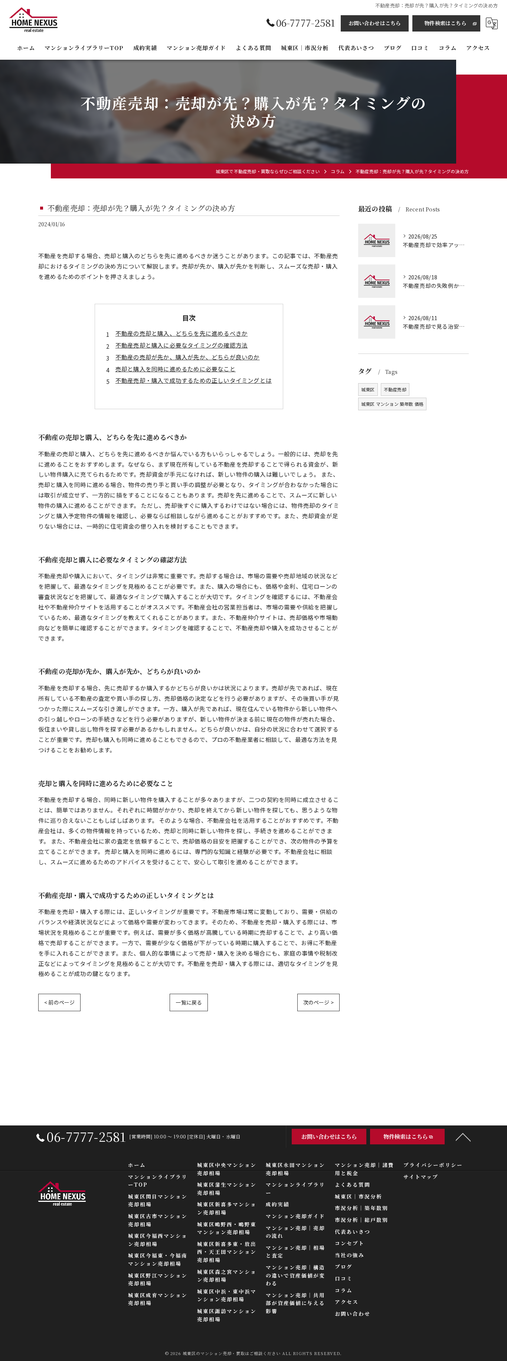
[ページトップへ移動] (463, 1136)
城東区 (368, 389)
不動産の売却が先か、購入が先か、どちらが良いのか (187, 357)
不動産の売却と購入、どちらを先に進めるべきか (181, 333)
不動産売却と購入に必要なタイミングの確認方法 (181, 345)
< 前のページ (59, 1002)
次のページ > (318, 1002)
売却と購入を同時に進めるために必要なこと (175, 369)
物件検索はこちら (445, 23)
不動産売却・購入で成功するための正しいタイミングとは (193, 380)
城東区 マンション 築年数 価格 (392, 404)
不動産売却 (395, 389)
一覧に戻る (189, 1002)
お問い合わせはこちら (375, 23)
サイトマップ (420, 1176)
